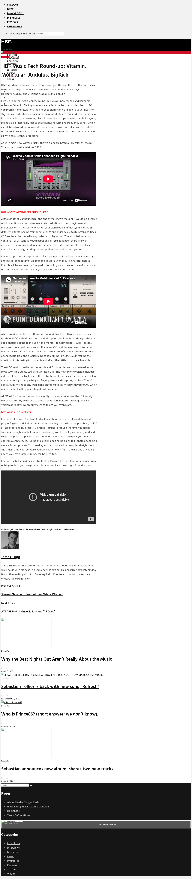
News (10, 9)
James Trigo (10, 557)
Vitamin (64, 529)
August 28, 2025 (9, 726)
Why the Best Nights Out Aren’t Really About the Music (56, 659)
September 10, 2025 (11, 698)
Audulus (4, 529)
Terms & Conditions (18, 815)
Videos (11, 874)
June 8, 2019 (7, 781)
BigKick (11, 529)
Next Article (8, 603)
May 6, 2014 (14, 57)
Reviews (12, 22)
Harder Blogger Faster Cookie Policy (28, 807)
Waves (71, 529)
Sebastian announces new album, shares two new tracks (57, 769)
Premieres (13, 18)
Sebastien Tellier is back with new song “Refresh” (50, 686)
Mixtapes (12, 852)
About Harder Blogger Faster (23, 802)
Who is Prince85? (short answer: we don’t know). (49, 714)
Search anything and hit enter (18, 34)
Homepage (13, 811)
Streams (12, 5)
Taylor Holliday (54, 529)
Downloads (15, 13)
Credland (19, 529)
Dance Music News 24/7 (108, 824)
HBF (6, 42)
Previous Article (10, 586)
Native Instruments (40, 529)
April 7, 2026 (7, 671)
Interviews (14, 27)
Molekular (27, 529)
